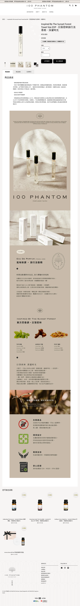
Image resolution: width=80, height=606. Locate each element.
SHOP (37, 12)
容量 (42, 45)
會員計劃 (43, 571)
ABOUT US (44, 12)
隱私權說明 (43, 581)
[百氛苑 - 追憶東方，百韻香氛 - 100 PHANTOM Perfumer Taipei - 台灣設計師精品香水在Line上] (68, 568)
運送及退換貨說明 (45, 577)
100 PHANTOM (30, 12)
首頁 (3, 19)
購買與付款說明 (44, 575)
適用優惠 (43, 38)
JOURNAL (51, 12)
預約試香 (43, 567)
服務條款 (43, 579)
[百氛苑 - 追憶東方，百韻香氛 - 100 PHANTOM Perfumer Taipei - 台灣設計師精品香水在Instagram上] (65, 568)
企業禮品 (43, 569)
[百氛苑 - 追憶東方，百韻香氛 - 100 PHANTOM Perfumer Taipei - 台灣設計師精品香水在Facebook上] (62, 568)
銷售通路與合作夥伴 (45, 573)
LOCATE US (43, 583)
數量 (42, 52)
